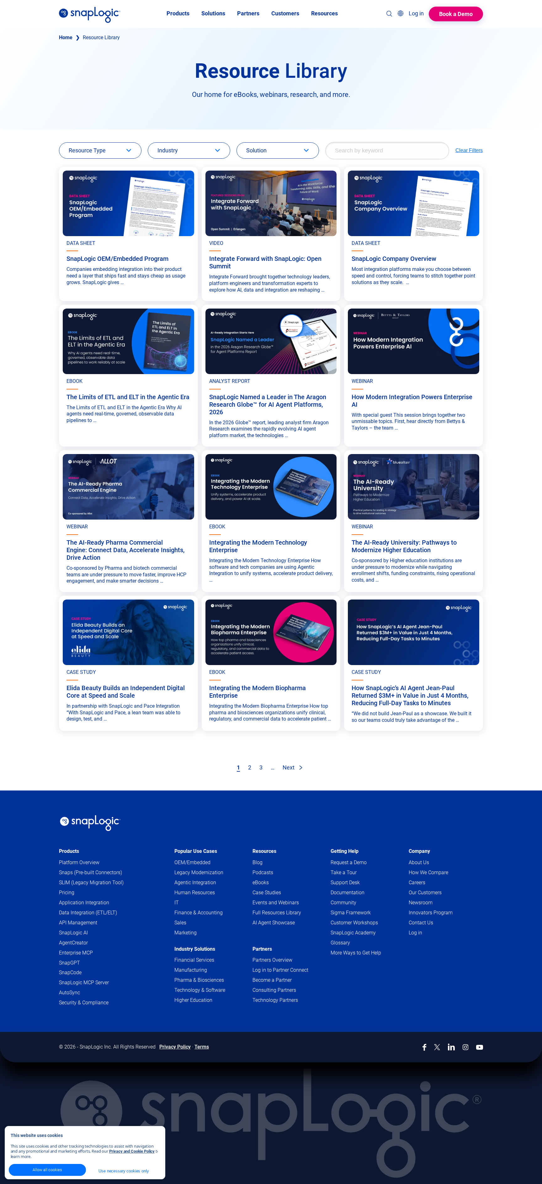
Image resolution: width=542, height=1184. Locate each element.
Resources (264, 851)
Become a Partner (272, 980)
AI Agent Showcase (273, 923)
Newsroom (421, 903)
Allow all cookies (47, 1169)
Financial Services (194, 960)
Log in (415, 933)
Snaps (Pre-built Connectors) (90, 872)
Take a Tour (344, 872)
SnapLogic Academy (353, 933)
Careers (417, 882)
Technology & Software (199, 990)
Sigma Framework (351, 913)
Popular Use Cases (195, 851)
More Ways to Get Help (356, 953)
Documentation (360, 893)
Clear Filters (469, 150)
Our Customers (425, 893)
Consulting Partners (274, 990)
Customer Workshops (354, 923)
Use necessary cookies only (123, 1171)
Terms (201, 1047)
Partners (262, 949)
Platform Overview (79, 862)
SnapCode (70, 972)
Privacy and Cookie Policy (132, 1151)
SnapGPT (69, 963)
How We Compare (428, 872)
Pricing (66, 893)
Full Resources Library (276, 913)
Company (419, 851)
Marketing (185, 933)
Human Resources (194, 893)
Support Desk (357, 883)
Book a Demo (456, 14)
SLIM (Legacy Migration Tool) (91, 882)
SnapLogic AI (73, 933)
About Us (419, 862)
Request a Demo (349, 862)
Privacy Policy (175, 1047)
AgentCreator (73, 943)
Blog (257, 862)
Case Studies (266, 893)
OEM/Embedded (192, 862)
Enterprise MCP (76, 953)
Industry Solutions (194, 949)
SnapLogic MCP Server (84, 983)
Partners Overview (272, 960)
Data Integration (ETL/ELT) (88, 913)
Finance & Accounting (198, 913)
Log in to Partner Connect (280, 970)
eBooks (260, 882)
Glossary (340, 943)
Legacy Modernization (198, 872)
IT (176, 903)
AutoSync (69, 993)
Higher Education (193, 1000)
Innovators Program (431, 913)
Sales (180, 923)
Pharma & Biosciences (199, 980)
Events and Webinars (275, 903)
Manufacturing (190, 970)
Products (69, 851)
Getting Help (345, 851)
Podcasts (262, 872)
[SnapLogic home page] (90, 823)
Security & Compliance (84, 1003)
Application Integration (84, 903)
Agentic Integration (195, 882)
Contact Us (421, 923)
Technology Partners (275, 1000)
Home (65, 37)
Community (355, 903)
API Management (78, 923)
